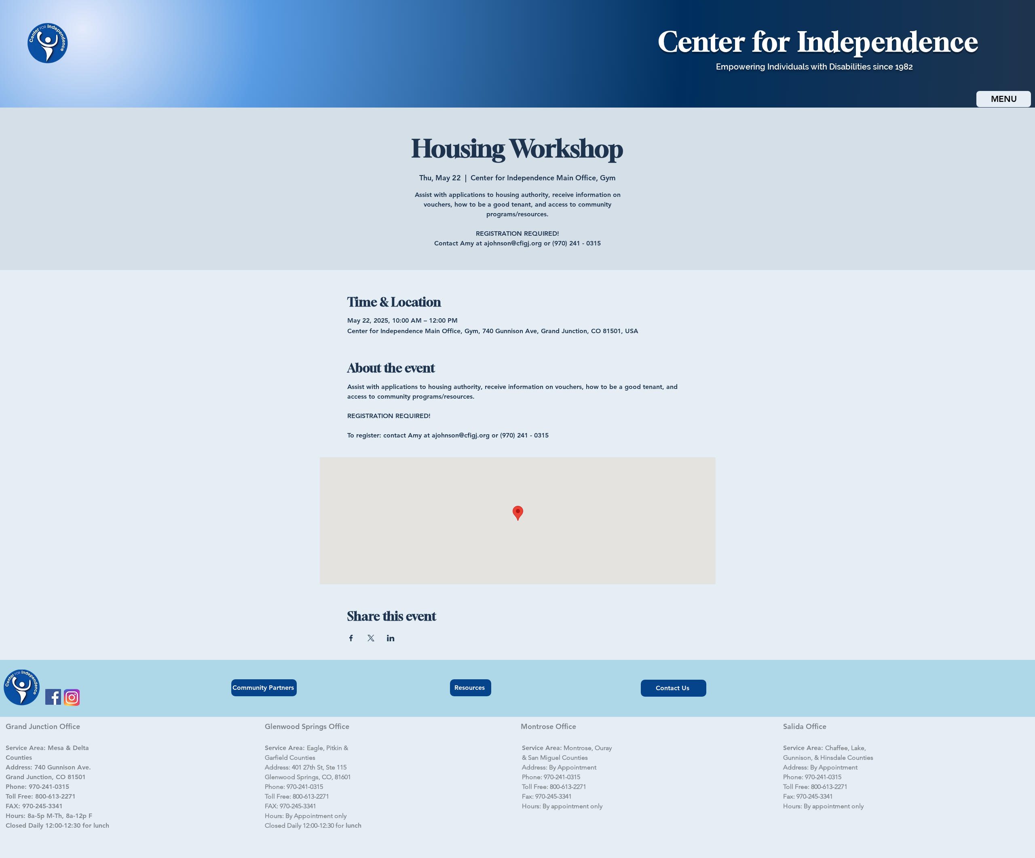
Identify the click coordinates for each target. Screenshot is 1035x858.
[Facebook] (53, 697)
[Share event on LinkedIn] (391, 638)
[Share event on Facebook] (351, 638)
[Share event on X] (371, 638)
